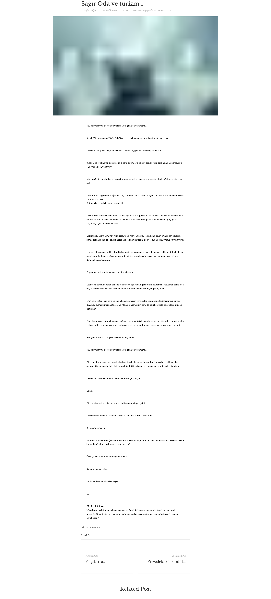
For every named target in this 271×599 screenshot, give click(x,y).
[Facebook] (92, 535)
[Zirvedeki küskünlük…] (164, 559)
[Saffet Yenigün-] (135, 8)
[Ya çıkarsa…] (107, 559)
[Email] (100, 535)
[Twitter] (96, 535)
